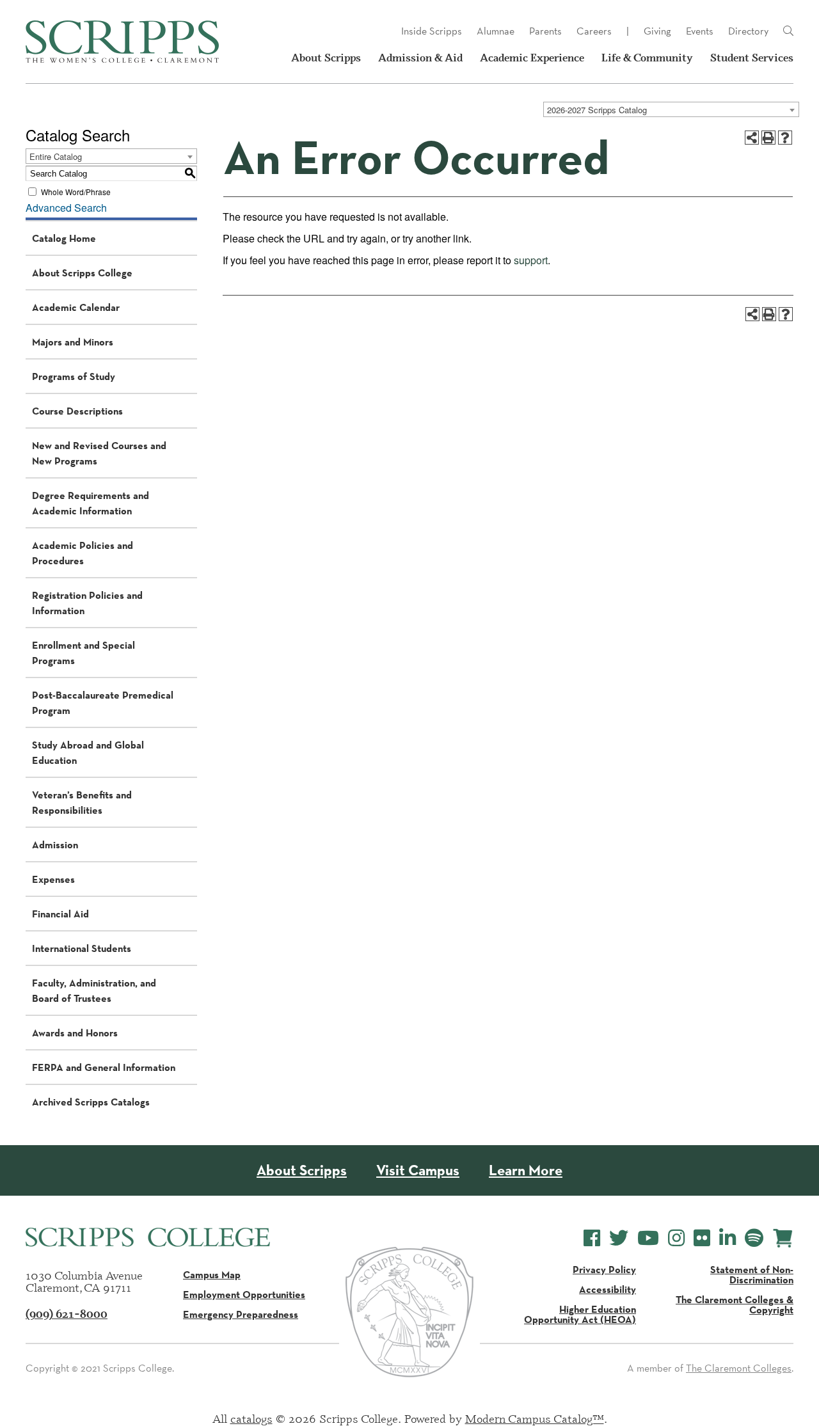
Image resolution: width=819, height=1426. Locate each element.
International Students (81, 948)
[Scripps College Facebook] (592, 1238)
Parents (545, 31)
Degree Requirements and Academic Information (90, 503)
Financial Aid (60, 913)
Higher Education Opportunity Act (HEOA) (580, 1314)
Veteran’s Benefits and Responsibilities (82, 802)
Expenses (53, 879)
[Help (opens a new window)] (785, 138)
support (531, 260)
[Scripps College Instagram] (676, 1238)
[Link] (788, 31)
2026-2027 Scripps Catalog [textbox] (597, 110)
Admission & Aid (420, 57)
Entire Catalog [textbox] (55, 156)
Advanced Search (66, 207)
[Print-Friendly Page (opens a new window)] (768, 138)
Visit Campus (417, 1170)
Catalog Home (64, 238)
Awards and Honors (75, 1032)
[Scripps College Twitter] (618, 1238)
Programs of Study (73, 376)
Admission (55, 844)
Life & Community (647, 57)
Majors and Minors (72, 341)
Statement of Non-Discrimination (751, 1274)
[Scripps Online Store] (782, 1238)
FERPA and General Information (103, 1067)
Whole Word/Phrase (76, 191)
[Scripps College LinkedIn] (727, 1238)
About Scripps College (82, 272)
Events (699, 31)
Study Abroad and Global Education (88, 752)
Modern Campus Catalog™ (534, 1418)
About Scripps (326, 57)
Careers (594, 31)
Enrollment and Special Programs (83, 652)
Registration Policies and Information (87, 603)
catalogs (251, 1418)
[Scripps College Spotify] (754, 1238)
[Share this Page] (752, 138)
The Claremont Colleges (738, 1368)
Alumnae (495, 31)
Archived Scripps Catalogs (91, 1101)
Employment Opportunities (244, 1294)
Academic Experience (532, 57)
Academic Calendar (76, 307)
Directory (748, 31)
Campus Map (212, 1274)
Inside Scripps (431, 31)
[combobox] (671, 109)
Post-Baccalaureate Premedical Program (102, 702)
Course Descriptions (77, 410)
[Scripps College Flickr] (702, 1238)
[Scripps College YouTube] (648, 1238)
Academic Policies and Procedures (82, 553)
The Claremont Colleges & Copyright (734, 1304)
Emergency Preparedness (240, 1314)
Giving (657, 31)
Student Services (751, 57)
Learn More (525, 1170)
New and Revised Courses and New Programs (99, 453)
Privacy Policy (604, 1269)
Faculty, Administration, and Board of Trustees (94, 990)
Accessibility (607, 1289)
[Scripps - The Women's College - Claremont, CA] (122, 41)
